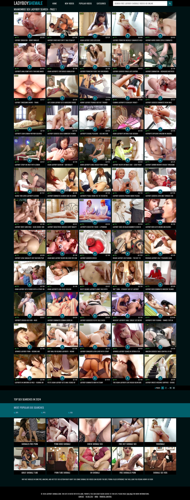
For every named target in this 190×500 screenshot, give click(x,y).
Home (54, 3)
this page (129, 494)
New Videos (69, 3)
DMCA (96, 496)
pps (44, 412)
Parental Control (106, 496)
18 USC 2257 (89, 496)
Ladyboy (28, 3)
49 (170, 388)
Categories (101, 3)
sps (16, 412)
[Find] (169, 3)
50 (174, 388)
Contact (81, 496)
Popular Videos (85, 3)
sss (71, 412)
